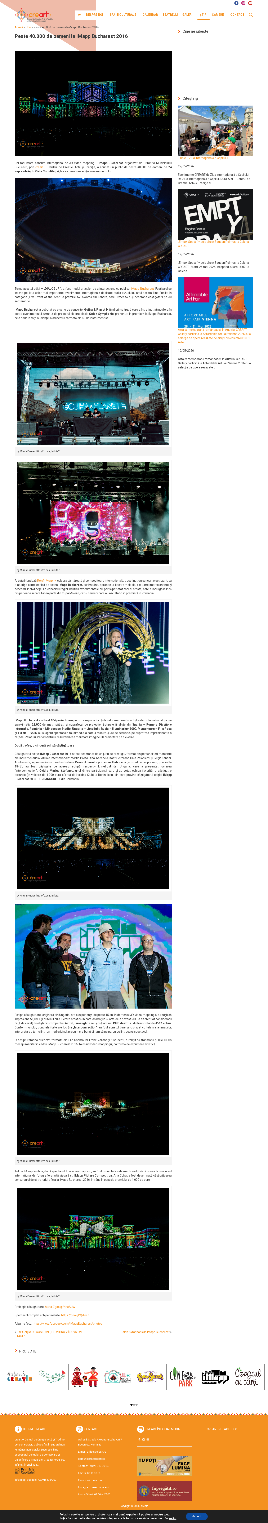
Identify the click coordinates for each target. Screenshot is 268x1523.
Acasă (19, 27)
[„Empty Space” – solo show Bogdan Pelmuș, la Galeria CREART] (215, 214)
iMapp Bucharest (142, 288)
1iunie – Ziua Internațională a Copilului (203, 158)
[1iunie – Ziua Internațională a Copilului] (215, 130)
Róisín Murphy (46, 580)
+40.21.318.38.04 (98, 1465)
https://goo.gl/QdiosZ (75, 1315)
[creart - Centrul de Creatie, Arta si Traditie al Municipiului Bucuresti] (32, 15)
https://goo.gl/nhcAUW (60, 1307)
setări (172, 1518)
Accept (196, 1516)
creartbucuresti (100, 1487)
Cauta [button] (251, 15)
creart (39, 167)
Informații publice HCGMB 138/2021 (36, 1479)
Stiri (28, 27)
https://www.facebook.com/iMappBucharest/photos (67, 1323)
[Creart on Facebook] (139, 1439)
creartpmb (98, 1480)
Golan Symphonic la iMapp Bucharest (145, 1332)
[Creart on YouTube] (148, 1439)
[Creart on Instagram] (143, 1439)
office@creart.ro (96, 1451)
